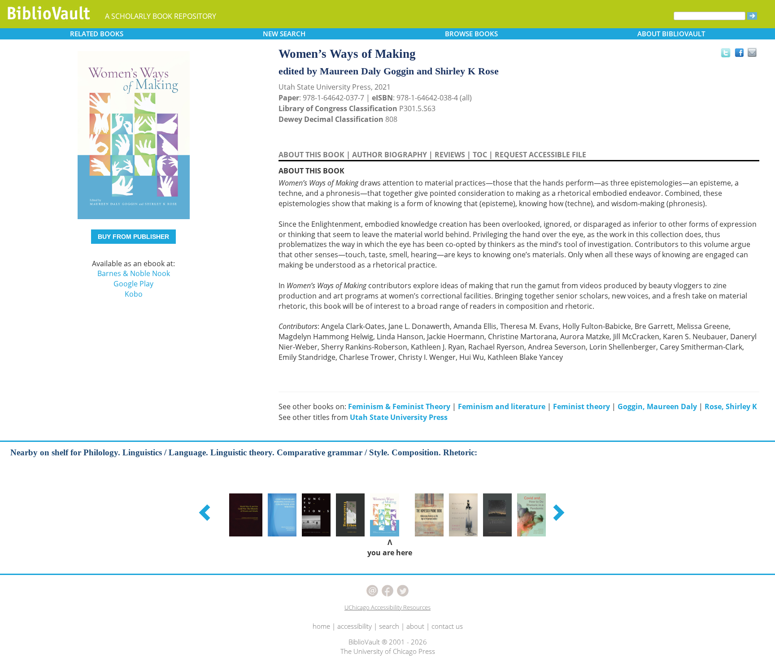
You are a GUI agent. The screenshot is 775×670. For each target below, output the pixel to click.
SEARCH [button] (284, 33)
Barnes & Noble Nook (133, 273)
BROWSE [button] (471, 33)
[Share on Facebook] (742, 55)
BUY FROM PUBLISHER (133, 236)
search (389, 626)
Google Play (133, 284)
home (321, 626)
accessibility (354, 626)
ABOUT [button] (671, 33)
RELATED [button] (96, 33)
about (415, 626)
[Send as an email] (752, 53)
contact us (447, 626)
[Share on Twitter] (725, 52)
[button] (206, 512)
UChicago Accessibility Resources (387, 607)
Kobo (134, 294)
